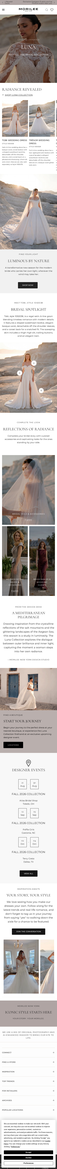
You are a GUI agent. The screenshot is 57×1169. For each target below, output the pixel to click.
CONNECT (6, 1052)
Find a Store (9, 1062)
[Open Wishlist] (51, 11)
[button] (28, 285)
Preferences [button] (15, 1147)
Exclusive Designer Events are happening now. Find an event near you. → (29, 2)
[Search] (46, 10)
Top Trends (8, 1081)
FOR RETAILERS (9, 1091)
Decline (28, 1158)
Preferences (29, 1163)
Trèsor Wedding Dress (39, 142)
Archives (7, 1100)
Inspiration (8, 1072)
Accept (28, 1152)
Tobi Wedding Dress (14, 140)
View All (28, 873)
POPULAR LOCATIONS (12, 1110)
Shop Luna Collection (19, 95)
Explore (28, 520)
